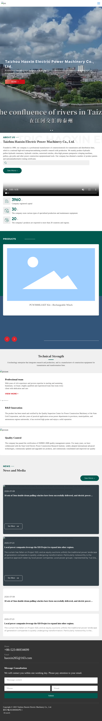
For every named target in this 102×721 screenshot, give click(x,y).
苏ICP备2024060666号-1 (12, 710)
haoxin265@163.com (18, 658)
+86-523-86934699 (16, 649)
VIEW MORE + (11, 394)
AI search (6, 713)
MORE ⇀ (15, 82)
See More (11, 526)
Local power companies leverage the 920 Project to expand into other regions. (39, 547)
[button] (50, 130)
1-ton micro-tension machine (51, 305)
